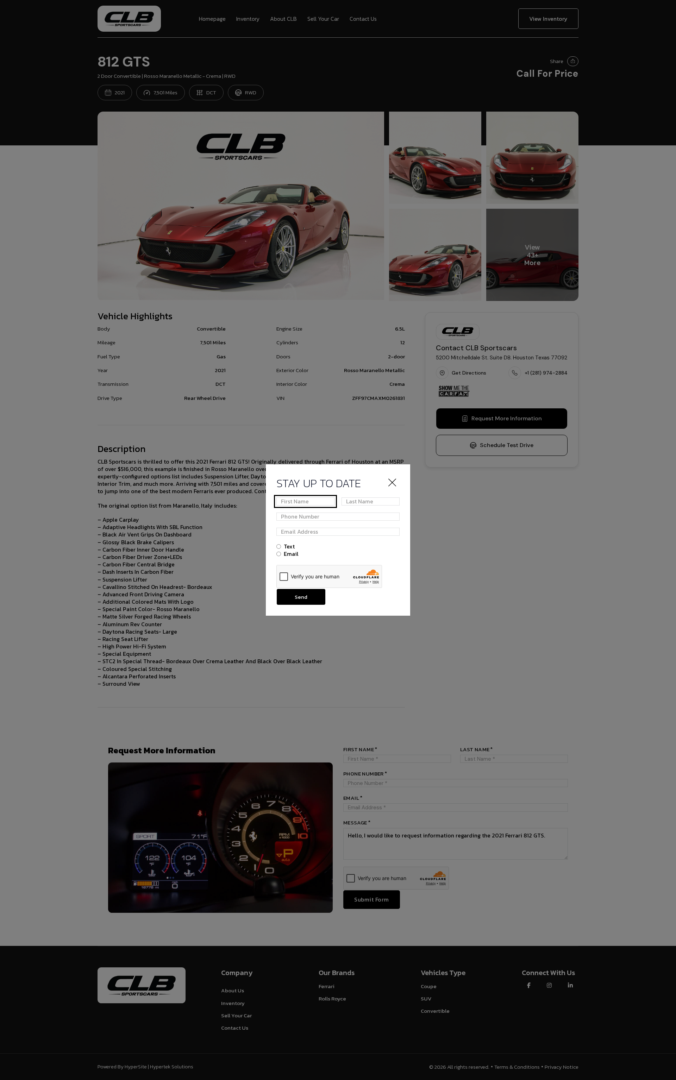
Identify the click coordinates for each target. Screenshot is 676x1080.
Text (289, 546)
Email (291, 554)
